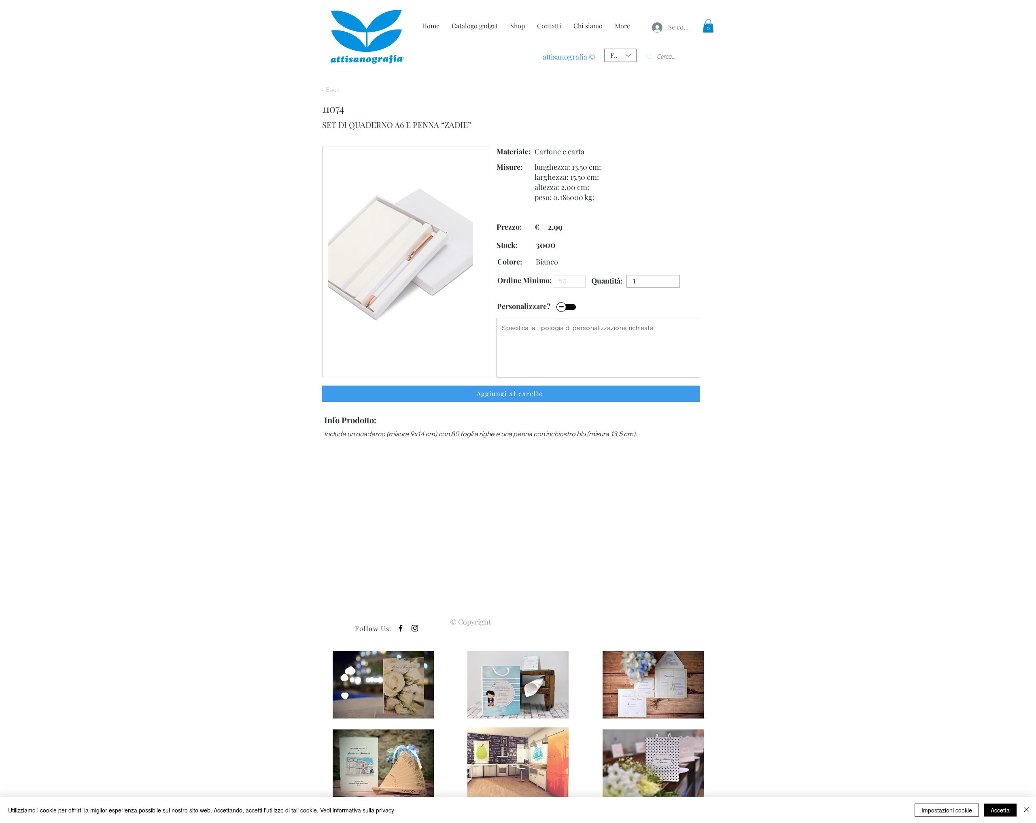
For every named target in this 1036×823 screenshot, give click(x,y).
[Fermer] (1026, 810)
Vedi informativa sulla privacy (357, 810)
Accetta (1000, 810)
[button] (708, 25)
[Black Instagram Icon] (414, 628)
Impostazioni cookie (946, 810)
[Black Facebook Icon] (400, 628)
